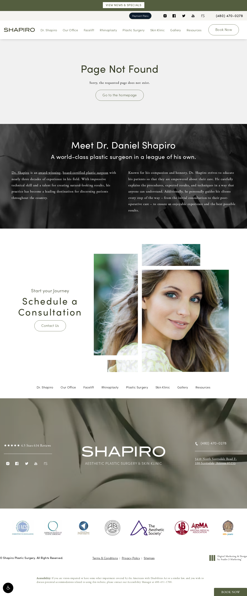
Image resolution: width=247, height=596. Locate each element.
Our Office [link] (70, 30)
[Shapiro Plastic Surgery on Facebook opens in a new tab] (174, 16)
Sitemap (149, 558)
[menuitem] (165, 16)
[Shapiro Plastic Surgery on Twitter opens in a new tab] (183, 16)
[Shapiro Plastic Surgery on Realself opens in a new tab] (202, 16)
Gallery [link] (175, 30)
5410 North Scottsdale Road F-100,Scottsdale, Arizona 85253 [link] (216, 461)
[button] (8, 588)
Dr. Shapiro (20, 172)
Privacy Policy (131, 558)
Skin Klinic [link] (157, 30)
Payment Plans (140, 15)
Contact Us (50, 325)
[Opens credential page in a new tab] (23, 528)
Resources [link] (194, 30)
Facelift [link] (89, 30)
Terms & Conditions (105, 558)
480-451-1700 (163, 582)
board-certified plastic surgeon (85, 172)
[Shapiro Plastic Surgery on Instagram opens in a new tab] (165, 16)
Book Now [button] (230, 592)
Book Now (223, 29)
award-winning (49, 172)
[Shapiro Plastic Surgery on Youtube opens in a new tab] (193, 16)
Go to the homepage (119, 94)
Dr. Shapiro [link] (49, 30)
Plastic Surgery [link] (134, 30)
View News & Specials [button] (123, 5)
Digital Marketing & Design (232, 558)
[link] (229, 15)
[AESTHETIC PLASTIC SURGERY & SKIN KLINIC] (123, 453)
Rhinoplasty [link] (108, 30)
